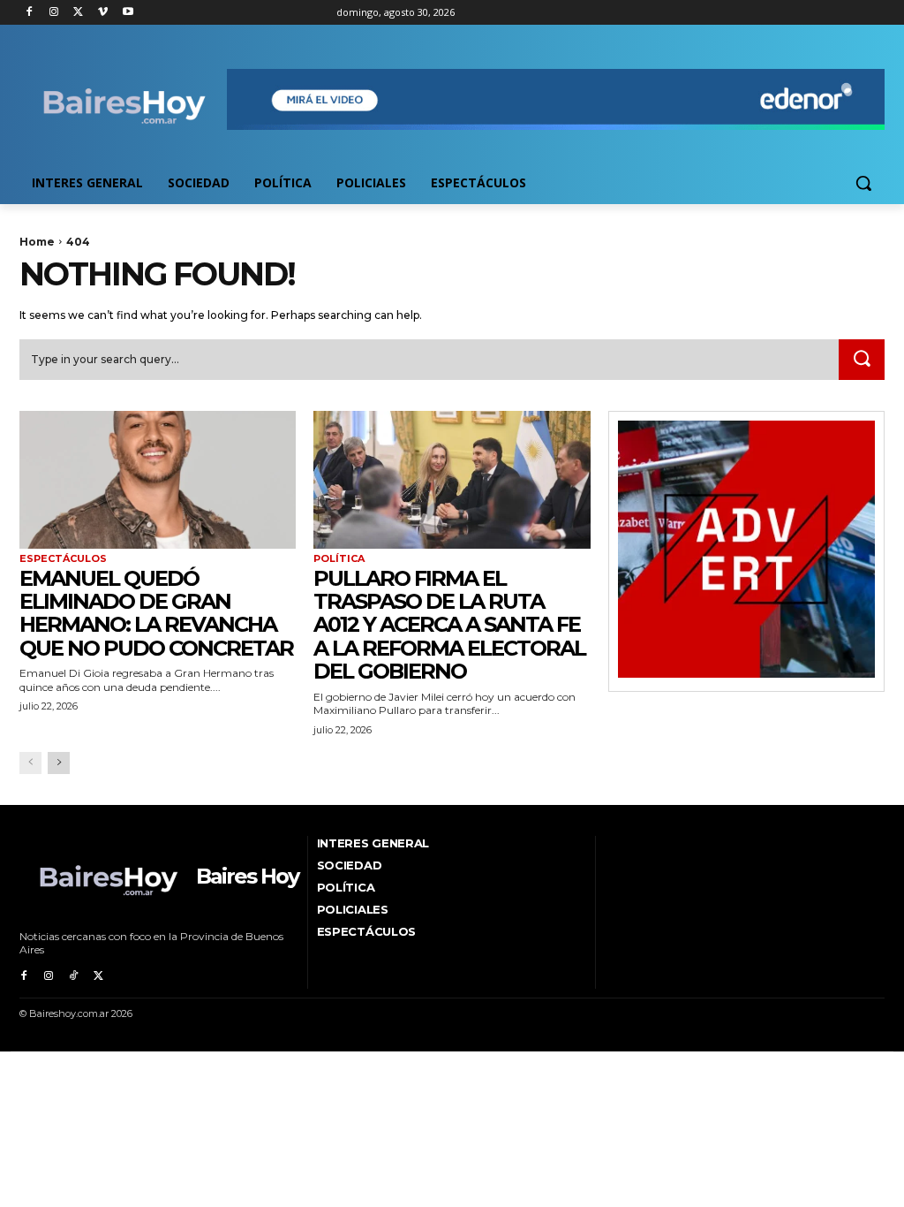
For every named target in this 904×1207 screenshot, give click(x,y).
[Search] (862, 359)
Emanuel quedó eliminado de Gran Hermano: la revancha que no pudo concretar (156, 613)
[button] (863, 183)
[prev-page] (30, 763)
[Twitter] (79, 13)
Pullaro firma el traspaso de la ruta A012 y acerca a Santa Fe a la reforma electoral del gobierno (449, 625)
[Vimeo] (103, 13)
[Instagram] (54, 13)
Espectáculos (63, 559)
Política (339, 559)
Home (37, 241)
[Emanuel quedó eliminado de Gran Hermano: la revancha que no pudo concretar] (157, 480)
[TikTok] (73, 976)
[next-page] (59, 763)
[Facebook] (29, 13)
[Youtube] (127, 13)
